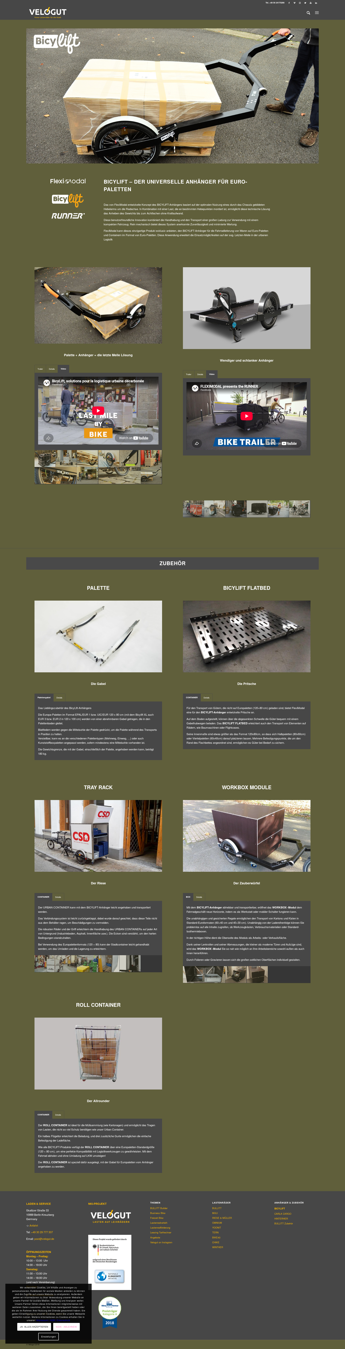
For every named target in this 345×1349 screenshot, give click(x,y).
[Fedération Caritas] (193, 509)
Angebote (155, 1237)
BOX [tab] (188, 896)
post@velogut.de (44, 1239)
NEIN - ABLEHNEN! (66, 1326)
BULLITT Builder (158, 1208)
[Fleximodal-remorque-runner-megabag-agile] (236, 509)
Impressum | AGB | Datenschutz (53, 1320)
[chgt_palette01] (108, 963)
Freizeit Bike (156, 1218)
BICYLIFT (279, 1208)
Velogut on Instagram (161, 1242)
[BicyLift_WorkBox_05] (257, 974)
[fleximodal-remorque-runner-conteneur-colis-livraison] (214, 509)
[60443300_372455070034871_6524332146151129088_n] (87, 963)
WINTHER (217, 1247)
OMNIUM (217, 1222)
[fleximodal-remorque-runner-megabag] (257, 509)
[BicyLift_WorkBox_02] (204, 974)
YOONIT (216, 1227)
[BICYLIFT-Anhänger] (45, 458)
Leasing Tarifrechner (160, 1232)
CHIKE (215, 1242)
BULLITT (217, 1208)
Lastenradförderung (160, 1227)
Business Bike (157, 1213)
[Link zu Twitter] (305, 2)
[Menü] (317, 12)
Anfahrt (33, 1225)
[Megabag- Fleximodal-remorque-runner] (278, 509)
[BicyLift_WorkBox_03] (236, 974)
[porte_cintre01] (130, 963)
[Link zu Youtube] (310, 2)
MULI (215, 1213)
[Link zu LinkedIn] (316, 2)
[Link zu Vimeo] (294, 2)
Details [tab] (52, 368)
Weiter (310, 96)
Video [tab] (63, 368)
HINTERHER (281, 1218)
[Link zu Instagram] (299, 2)
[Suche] (308, 12)
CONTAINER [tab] (192, 697)
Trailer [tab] (40, 368)
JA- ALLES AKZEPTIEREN (34, 1326)
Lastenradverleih (158, 1222)
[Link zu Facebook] (289, 2)
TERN (215, 1232)
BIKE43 (216, 1237)
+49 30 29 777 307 (42, 1232)
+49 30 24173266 (276, 2)
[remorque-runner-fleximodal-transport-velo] (299, 509)
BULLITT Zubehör (283, 1223)
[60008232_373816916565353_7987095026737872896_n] (55, 963)
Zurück (34, 96)
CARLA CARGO (282, 1213)
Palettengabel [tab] (44, 697)
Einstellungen (48, 1336)
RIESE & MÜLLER (222, 1218)
